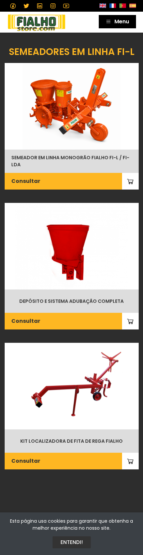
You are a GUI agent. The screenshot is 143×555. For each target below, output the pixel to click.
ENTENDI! (72, 542)
